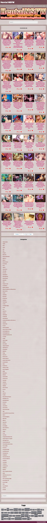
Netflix (4, 371)
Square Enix (4, 422)
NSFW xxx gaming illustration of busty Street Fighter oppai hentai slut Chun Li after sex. (18, 224)
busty (23, 509)
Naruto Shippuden (6, 369)
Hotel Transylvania (6, 327)
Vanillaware (5, 467)
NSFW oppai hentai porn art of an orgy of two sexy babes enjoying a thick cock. (40, 63)
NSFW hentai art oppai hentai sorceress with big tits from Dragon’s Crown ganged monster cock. (17, 63)
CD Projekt (4, 271)
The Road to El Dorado (6, 456)
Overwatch (4, 380)
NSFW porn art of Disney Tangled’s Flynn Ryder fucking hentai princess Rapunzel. (40, 126)
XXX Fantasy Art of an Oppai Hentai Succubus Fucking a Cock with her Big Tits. (18, 205)
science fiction (5, 405)
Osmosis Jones (5, 378)
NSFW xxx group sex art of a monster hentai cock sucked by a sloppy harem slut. (29, 184)
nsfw (22, 515)
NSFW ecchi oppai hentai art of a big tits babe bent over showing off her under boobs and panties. (29, 43)
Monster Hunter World (6, 360)
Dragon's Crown (5, 283)
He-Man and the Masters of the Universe (9, 320)
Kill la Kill (4, 342)
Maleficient (4, 351)
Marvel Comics (5, 356)
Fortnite (4, 303)
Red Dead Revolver (6, 400)
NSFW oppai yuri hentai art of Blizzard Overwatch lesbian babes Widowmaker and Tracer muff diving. (18, 43)
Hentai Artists (5, 323)
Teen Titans (4, 434)
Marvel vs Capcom (5, 358)
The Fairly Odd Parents (6, 442)
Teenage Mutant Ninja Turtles (7, 436)
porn (36, 515)
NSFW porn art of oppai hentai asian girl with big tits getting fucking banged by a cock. (40, 42)
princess (39, 515)
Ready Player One (5, 398)
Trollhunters (5, 464)
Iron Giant (4, 336)
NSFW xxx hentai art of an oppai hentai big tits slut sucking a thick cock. (6, 224)
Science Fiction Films (6, 409)
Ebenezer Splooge (6, 287)
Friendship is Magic (6, 305)
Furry (3, 309)
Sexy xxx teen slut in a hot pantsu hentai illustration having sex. (29, 223)
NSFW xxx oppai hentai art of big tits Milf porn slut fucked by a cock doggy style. (6, 42)
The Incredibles (5, 445)
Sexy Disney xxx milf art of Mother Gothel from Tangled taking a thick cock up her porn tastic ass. (18, 126)
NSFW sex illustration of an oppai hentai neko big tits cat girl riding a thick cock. (40, 84)
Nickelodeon (5, 373)
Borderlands (5, 263)
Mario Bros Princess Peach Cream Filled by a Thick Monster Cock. (7, 164)
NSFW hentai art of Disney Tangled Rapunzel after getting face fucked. (40, 224)
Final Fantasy (5, 302)
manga (10, 515)
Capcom (4, 267)
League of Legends (6, 345)
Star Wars (4, 424)
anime (5, 509)
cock (31, 509)
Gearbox (4, 312)
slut (7, 518)
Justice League (5, 340)
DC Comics (4, 272)
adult (2, 509)
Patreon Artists (5, 387)
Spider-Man (4, 418)
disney (38, 509)
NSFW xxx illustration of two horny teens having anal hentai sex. (40, 144)
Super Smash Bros (6, 427)
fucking (12, 512)
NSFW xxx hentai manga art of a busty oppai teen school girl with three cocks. (40, 164)
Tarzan (4, 433)
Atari (3, 249)
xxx (28, 518)
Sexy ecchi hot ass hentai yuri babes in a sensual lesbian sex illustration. (6, 205)
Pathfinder (4, 385)
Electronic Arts (5, 291)
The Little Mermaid (6, 451)
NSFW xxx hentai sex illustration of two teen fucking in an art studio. (29, 204)
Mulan (4, 363)
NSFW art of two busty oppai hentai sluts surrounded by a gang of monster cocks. (29, 84)
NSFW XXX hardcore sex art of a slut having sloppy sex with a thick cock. (6, 144)
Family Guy (4, 300)
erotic (2, 512)
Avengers (4, 252)
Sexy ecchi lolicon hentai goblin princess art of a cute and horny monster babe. (18, 145)
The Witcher (5, 460)
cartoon (27, 509)
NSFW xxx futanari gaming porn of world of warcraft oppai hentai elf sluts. (40, 205)
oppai (26, 515)
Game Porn (4, 311)
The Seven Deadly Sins (6, 458)
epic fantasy (5, 294)
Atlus (3, 251)
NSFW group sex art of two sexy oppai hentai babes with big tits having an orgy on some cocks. (18, 105)
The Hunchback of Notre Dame (7, 444)
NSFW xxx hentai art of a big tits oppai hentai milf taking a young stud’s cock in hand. (6, 105)
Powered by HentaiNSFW (41, 522)
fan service (5, 512)
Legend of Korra (5, 347)
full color (16, 512)
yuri (30, 518)
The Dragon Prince (6, 440)
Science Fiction (5, 407)
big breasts (11, 509)
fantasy (9, 512)
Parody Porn (5, 383)
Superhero (4, 429)
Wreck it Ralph (5, 482)
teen (9, 518)
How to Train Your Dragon (7, 329)
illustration (4, 515)
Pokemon (4, 393)
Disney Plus (4, 280)
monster (14, 515)
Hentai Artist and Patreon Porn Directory (25, 6)
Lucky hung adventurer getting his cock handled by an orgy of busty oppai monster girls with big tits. (6, 185)
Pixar (3, 391)
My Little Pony (5, 365)
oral (29, 515)
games (23, 512)
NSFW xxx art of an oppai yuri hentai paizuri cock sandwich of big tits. (29, 126)
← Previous (17, 234)
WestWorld (5, 476)
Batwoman (4, 254)
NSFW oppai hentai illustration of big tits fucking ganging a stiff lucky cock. (29, 145)
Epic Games (4, 296)
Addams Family (5, 241)
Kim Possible (5, 343)
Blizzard (4, 260)
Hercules (4, 325)
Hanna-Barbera (5, 318)
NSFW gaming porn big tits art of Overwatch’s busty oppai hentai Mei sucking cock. (17, 84)
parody (32, 515)
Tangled (4, 431)
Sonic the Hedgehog (6, 416)
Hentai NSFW (7, 2)
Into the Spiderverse (6, 331)
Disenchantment (5, 276)
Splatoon (4, 420)
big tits (16, 509)
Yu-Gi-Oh (4, 487)
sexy (5, 518)
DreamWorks (5, 285)
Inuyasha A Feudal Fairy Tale (7, 334)
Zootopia (4, 489)
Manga (4, 353)
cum (35, 509)
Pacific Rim (4, 382)
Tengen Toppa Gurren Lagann (7, 438)
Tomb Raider (5, 462)
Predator (4, 394)
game (20, 512)
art (8, 509)
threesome (12, 518)
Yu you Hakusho (5, 485)
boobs (19, 509)
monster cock (18, 515)
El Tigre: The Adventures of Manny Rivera (9, 289)
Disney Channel (5, 278)
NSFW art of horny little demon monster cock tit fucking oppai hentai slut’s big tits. (18, 185)
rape (42, 515)
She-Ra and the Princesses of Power (8, 413)
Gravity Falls (5, 316)
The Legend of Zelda (6, 449)
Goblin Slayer (5, 314)
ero (43, 509)
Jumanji (4, 338)
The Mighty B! (5, 454)
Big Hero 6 (4, 258)
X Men (4, 484)
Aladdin (4, 243)
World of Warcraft (6, 480)
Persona (4, 389)
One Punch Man (5, 376)
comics (33, 509)
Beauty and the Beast (6, 256)
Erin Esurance (5, 298)
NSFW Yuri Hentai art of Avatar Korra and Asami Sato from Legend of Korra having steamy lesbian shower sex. (40, 106)
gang (30, 512)
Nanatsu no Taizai (5, 367)
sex (2, 518)
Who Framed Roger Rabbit (7, 478)
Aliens (4, 245)
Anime (4, 247)
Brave (4, 265)
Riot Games (4, 402)
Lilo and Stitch (5, 349)
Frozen (4, 307)
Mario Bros (4, 354)
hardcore (34, 512)
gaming (26, 512)
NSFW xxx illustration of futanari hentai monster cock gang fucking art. (40, 184)
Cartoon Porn (5, 269)
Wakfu (4, 473)
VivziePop (4, 469)
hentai (39, 512)
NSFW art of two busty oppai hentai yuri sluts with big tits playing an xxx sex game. (18, 164)
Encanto (4, 292)
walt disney (24, 518)
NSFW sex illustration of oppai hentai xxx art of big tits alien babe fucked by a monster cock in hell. (29, 165)
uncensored (18, 518)
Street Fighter (5, 425)
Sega (3, 411)
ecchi (41, 509)
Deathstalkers (5, 274)
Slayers (4, 414)
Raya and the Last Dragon (7, 396)
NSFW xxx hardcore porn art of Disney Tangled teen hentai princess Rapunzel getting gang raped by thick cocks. (6, 64)
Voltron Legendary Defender (7, 471)
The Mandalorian (5, 453)
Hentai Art (4, 322)
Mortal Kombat (5, 362)
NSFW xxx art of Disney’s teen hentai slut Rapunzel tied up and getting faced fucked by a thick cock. (6, 85)
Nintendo (4, 374)
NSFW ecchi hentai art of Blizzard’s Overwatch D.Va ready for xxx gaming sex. (6, 126)
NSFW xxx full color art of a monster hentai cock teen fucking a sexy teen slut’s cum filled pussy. (29, 63)
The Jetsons (4, 447)
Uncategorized (5, 465)
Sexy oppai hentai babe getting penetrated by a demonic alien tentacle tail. (29, 105)
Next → (31, 234)
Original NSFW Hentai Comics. (39, 6)
